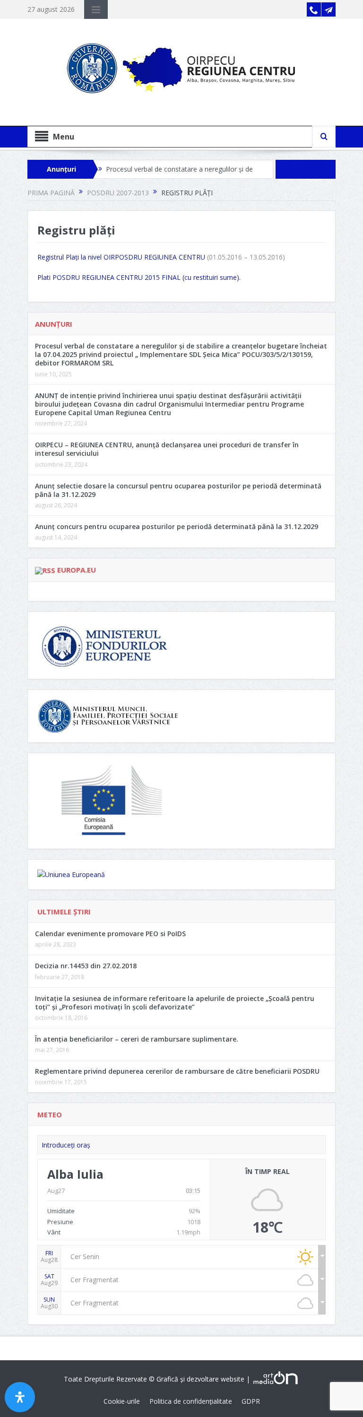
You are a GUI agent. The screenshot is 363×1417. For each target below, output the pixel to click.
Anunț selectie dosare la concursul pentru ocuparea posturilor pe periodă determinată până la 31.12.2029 (178, 490)
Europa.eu (76, 569)
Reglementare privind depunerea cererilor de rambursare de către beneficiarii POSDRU (177, 1071)
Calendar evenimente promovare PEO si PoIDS (110, 933)
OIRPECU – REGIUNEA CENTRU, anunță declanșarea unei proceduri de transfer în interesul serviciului (167, 449)
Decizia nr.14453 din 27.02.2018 (86, 965)
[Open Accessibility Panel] (20, 1397)
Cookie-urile (122, 1401)
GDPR (251, 1401)
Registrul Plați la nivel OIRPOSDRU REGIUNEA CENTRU (121, 256)
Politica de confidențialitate (190, 1401)
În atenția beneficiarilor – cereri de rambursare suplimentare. (136, 1038)
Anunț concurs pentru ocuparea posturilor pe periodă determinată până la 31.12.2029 (176, 526)
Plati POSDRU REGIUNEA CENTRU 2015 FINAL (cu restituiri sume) (138, 277)
